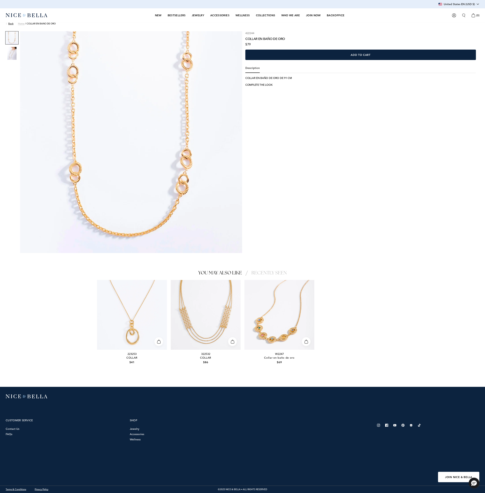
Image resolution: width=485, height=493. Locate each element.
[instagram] (378, 425)
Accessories (137, 434)
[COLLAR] (132, 315)
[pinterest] (402, 425)
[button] (474, 483)
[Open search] (464, 15)
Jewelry (134, 429)
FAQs (9, 434)
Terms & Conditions (16, 489)
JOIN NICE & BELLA (458, 477)
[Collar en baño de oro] (279, 315)
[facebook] (386, 425)
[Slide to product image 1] (12, 37)
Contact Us (12, 429)
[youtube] (394, 425)
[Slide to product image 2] (12, 53)
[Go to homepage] (26, 15)
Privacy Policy (41, 489)
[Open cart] (473, 15)
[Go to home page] (242, 396)
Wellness (135, 439)
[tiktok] (419, 425)
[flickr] (411, 425)
